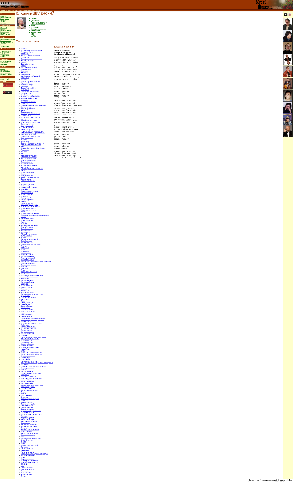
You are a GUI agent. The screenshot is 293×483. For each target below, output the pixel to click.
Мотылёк (24, 266)
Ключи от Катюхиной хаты (30, 206)
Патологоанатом (27, 315)
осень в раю (25, 308)
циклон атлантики (27, 448)
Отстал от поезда (27, 309)
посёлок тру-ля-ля (27, 342)
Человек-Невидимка (28, 455)
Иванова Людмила (27, 184)
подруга (24, 335)
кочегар (23, 217)
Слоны (23, 392)
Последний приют (27, 344)
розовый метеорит (27, 382)
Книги (2, 45)
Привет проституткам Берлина (31, 352)
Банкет (23, 62)
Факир (23, 443)
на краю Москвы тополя (29, 277)
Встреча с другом (27, 124)
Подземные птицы (27, 332)
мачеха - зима (26, 253)
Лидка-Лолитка (26, 236)
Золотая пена (26, 179)
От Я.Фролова (4, 55)
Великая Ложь (26, 107)
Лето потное (25, 232)
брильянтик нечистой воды (30, 81)
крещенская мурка (27, 218)
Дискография (5, 25)
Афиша (2, 21)
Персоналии (10, 10)
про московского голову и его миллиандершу (37, 363)
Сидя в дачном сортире (29, 390)
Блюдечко (24, 71)
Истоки (2, 29)
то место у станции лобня (30, 430)
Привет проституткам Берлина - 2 (33, 354)
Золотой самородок (28, 181)
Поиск (2, 77)
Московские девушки (28, 265)
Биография (35, 20)
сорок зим (24, 400)
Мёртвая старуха (27, 254)
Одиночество (25, 296)
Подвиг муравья (26, 330)
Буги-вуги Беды (26, 83)
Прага (23, 351)
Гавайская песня (27, 129)
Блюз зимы (25, 72)
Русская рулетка (27, 383)
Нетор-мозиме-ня (27, 285)
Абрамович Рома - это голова (31, 50)
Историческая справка (7, 39)
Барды (2, 33)
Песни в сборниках (38, 24)
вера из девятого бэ (28, 109)
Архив (2, 37)
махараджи (25, 251)
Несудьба (24, 284)
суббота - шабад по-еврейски (31, 411)
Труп (22, 436)
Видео (33, 36)
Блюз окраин (25, 74)
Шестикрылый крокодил (29, 460)
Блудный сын (26, 69)
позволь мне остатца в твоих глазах (33, 337)
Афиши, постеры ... (6, 42)
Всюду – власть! (27, 126)
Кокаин (23, 212)
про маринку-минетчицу (29, 361)
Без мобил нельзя (27, 64)
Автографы (35, 27)
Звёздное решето (27, 175)
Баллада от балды (27, 60)
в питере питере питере (29, 98)
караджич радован (27, 200)
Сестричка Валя (26, 388)
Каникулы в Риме (27, 198)
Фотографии (4, 62)
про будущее (25, 357)
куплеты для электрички (29, 225)
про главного (25, 359)
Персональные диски (39, 22)
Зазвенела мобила (27, 172)
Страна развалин (27, 407)
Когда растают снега (28, 210)
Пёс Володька (26, 321)
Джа (22, 146)
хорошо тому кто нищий (29, 445)
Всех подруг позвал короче (30, 122)
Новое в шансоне (5, 17)
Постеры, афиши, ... (38, 29)
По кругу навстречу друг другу (32, 323)
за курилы (24, 167)
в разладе (24, 100)
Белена (23, 66)
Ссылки (2, 69)
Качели (23, 201)
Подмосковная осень (28, 333)
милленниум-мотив (27, 256)
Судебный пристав (27, 412)
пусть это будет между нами (31, 373)
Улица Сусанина (26, 440)
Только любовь (26, 431)
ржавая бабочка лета (28, 380)
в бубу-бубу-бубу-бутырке (30, 91)
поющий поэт (25, 349)
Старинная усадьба (28, 404)
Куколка (24, 224)
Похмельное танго (27, 345)
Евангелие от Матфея (29, 157)
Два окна (24, 139)
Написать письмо (6, 74)
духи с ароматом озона (29, 155)
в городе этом (26, 93)
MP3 (32, 34)
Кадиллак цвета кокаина (29, 191)
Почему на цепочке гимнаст (30, 347)
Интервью (3, 64)
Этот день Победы (27, 469)
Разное (2, 56)
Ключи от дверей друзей (29, 205)
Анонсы (2, 20)
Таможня (24, 416)
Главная (3, 10)
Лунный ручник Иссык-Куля (30, 239)
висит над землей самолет (30, 114)
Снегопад (24, 397)
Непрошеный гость (27, 282)
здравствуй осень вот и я (30, 177)
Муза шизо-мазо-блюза (29, 272)
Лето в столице (26, 230)
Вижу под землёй (27, 112)
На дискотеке (25, 273)
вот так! (24, 119)
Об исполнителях (6, 61)
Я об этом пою (26, 473)
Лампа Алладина (27, 227)
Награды (3, 23)
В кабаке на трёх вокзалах (30, 97)
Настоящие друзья (27, 280)
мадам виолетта (27, 242)
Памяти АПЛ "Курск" (28, 311)
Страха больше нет (28, 409)
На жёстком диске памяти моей (32, 275)
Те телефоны (25, 423)
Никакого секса (26, 287)
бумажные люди (27, 84)
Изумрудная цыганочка (29, 188)
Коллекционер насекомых (30, 213)
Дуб (22, 153)
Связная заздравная (28, 387)
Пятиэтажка (25, 375)
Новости (3, 16)
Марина (23, 246)
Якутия (23, 476)
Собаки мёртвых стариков (30, 399)
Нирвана (24, 289)
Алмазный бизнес (27, 52)
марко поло (25, 248)
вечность (24, 110)
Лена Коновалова (27, 229)
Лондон (23, 237)
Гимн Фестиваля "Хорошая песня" (33, 133)
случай (23, 394)
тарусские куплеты (27, 418)
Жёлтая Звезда (26, 162)
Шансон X (3, 27)
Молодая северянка (28, 263)
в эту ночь (24, 103)
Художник (24, 447)
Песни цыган (4, 32)
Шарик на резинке (27, 459)
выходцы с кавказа (27, 127)
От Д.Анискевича (5, 51)
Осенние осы (25, 304)
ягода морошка (26, 474)
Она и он (24, 301)
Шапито (23, 457)
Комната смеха (5, 71)
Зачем (23, 174)
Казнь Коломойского (28, 194)
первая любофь (26, 316)
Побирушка (25, 325)
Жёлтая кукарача (27, 163)
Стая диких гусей (27, 406)
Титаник (24, 428)
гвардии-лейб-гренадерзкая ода (32, 131)
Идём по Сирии (26, 186)
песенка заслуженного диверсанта (33, 318)
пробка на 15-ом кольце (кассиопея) (33, 366)
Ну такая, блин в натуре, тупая (32, 294)
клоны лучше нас (27, 203)
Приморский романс (28, 356)
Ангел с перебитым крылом (30, 55)
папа (22, 313)
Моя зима (24, 268)
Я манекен (24, 471)
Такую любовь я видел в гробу (32, 414)
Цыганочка (25, 450)
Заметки (3, 43)
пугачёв (24, 369)
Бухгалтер (24, 86)
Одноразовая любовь (28, 297)
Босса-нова (25, 78)
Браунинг (24, 79)
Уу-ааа (23, 442)
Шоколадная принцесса (29, 462)
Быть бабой (25, 90)
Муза (23, 270)
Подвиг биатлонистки (28, 327)
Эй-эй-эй (24, 464)
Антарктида (25, 57)
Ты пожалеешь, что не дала (31, 438)
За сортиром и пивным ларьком (32, 169)
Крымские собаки (27, 220)
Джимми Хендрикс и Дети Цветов (33, 148)
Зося (22, 182)
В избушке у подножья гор (30, 95)
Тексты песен (4, 46)
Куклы (23, 222)
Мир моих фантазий (28, 258)
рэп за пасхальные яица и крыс (32, 385)
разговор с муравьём (28, 376)
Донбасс (24, 151)
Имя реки (24, 189)
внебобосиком (26, 115)
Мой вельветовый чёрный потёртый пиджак (36, 261)
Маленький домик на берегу (31, 244)
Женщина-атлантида (28, 160)
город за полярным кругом (30, 136)
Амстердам (25, 54)
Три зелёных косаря (28, 435)
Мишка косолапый (27, 260)
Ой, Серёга (25, 299)
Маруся (23, 249)
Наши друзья (4, 19)
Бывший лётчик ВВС (28, 88)
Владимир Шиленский (22, 10)
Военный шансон (5, 30)
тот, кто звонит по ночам (29, 433)
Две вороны (25, 141)
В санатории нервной (28, 102)
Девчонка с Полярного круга (31, 145)
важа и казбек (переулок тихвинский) (34, 105)
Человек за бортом (27, 452)
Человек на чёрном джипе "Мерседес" (34, 454)
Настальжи (25, 278)
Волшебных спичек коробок (30, 117)
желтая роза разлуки (28, 158)
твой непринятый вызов (29, 421)
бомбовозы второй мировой (30, 76)
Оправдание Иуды (27, 303)
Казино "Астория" (27, 193)
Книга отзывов (5, 73)
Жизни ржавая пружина (29, 165)
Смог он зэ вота (26, 395)
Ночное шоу (25, 291)
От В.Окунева (4, 53)
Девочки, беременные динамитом (32, 143)
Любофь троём (26, 241)
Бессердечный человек (29, 67)
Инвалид (24, 48)
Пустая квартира (27, 371)
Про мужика (25, 364)
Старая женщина (27, 402)
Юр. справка (4, 70)
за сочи (23, 170)
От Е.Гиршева (4, 52)
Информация (5, 14)
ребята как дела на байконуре (31, 378)
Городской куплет (27, 138)
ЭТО (22, 466)
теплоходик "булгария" (29, 424)
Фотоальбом (5, 49)
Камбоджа (24, 196)
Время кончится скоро (29, 121)
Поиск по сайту (5, 79)
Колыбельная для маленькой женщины (35, 215)
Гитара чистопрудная (28, 134)
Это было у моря (27, 467)
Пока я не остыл (27, 340)
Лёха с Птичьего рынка (29, 234)
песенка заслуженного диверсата (32, 320)
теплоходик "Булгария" (29, 426)
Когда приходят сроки (28, 208)
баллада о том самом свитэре (31, 59)
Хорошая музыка (5, 41)
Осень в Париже (27, 306)
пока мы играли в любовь (30, 339)
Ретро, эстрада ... (5, 34)
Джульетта (25, 150)
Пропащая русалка (27, 368)
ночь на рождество (27, 292)
